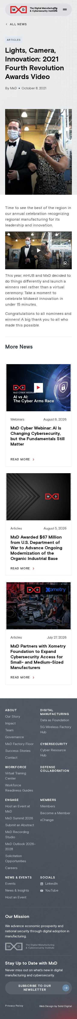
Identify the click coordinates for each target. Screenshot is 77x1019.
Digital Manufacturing (54, 712)
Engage (12, 800)
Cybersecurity (53, 744)
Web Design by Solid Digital (55, 1006)
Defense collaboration (54, 769)
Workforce (16, 767)
